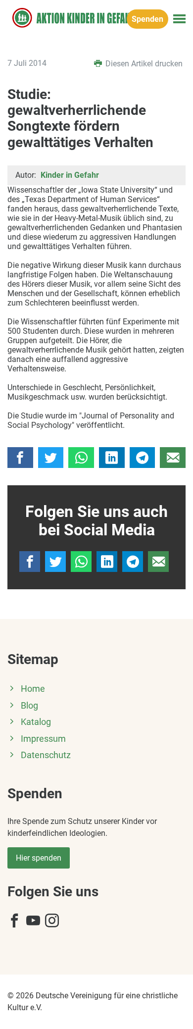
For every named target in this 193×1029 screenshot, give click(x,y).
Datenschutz (46, 755)
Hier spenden (38, 858)
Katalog (36, 722)
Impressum (43, 739)
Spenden (147, 19)
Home (33, 689)
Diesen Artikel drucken (143, 63)
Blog (29, 706)
